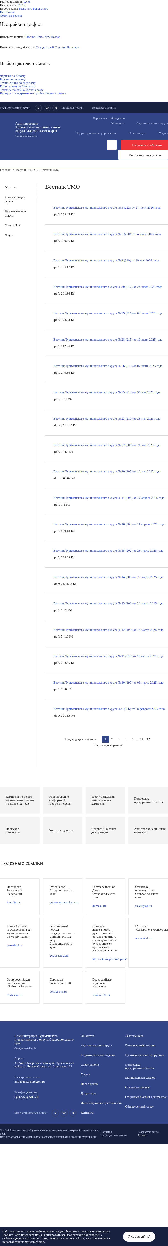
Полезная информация (108, 180)
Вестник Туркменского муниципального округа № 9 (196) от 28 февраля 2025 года (109, 709)
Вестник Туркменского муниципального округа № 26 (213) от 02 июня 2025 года (107, 366)
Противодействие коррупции (74, 176)
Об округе (117, 123)
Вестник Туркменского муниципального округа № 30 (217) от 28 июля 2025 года (107, 286)
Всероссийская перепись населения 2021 (34, 197)
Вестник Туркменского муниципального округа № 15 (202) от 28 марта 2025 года (108, 550)
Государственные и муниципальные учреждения (108, 197)
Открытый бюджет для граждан (146, 1097)
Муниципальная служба (99, 183)
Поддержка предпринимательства (140, 1066)
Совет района (13, 225)
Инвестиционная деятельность (114, 173)
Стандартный (45, 47)
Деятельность (40, 173)
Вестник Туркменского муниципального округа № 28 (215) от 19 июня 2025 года (107, 339)
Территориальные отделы (15, 213)
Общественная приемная (24, 176)
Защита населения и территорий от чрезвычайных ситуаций (47, 190)
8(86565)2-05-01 (27, 1097)
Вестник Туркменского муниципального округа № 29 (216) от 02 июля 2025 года (107, 313)
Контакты (87, 1112)
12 (148, 739)
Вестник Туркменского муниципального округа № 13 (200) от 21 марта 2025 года (108, 603)
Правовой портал (72, 107)
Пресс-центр (8, 173)
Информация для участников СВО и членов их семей (42, 180)
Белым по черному (12, 79)
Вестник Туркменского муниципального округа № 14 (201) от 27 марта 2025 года (108, 577)
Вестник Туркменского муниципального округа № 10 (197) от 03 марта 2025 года (108, 682)
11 (141, 739)
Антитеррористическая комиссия (124, 190)
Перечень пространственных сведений (33, 200)
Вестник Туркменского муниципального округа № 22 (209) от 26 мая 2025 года (106, 445)
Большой (73, 47)
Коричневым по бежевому (17, 86)
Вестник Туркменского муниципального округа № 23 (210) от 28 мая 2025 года (106, 418)
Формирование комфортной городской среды (37, 183)
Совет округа (137, 133)
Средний (60, 47)
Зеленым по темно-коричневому (21, 89)
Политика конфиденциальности (113, 1133)
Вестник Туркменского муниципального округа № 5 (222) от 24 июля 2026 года (107, 207)
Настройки (7, 12)
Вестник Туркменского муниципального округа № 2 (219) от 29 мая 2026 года (106, 260)
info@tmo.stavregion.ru (29, 1081)
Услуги (9, 235)
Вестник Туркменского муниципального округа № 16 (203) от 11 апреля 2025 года (108, 524)
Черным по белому (13, 76)
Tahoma (30, 36)
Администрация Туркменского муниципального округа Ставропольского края (37, 129)
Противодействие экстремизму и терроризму (37, 194)
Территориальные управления (96, 133)
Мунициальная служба (140, 1077)
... (137, 739)
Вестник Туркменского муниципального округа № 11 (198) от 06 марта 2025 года (108, 656)
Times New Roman (48, 36)
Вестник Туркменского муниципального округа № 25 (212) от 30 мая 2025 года (106, 392)
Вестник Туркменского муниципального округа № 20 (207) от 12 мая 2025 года (106, 471)
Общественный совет (78, 187)
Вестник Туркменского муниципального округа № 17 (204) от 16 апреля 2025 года (109, 497)
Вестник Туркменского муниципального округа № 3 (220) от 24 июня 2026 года (107, 234)
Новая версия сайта (104, 107)
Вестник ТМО (92, 194)
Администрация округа (15, 199)
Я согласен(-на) (139, 1236)
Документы (71, 173)
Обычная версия (11, 15)
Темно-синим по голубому (18, 82)
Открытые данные (141, 183)
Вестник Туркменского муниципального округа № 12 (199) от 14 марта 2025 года (108, 629)
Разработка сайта (148, 1132)
